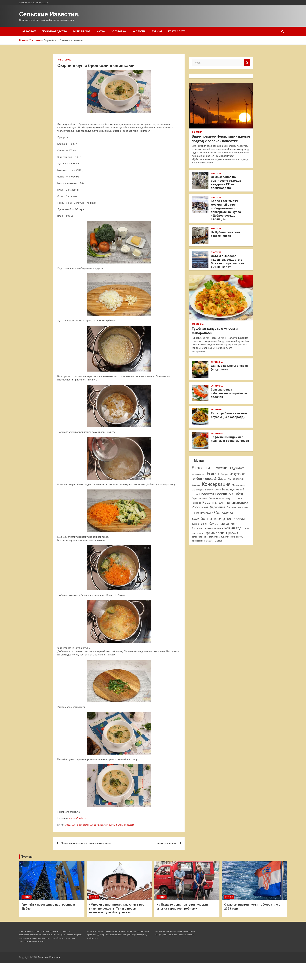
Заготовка (118, 31)
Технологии (235, 519)
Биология (201, 467)
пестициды (198, 533)
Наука (101, 31)
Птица (239, 498)
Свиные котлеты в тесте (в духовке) (229, 367)
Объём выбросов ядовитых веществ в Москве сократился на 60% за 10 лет (227, 261)
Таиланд (219, 519)
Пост (233, 498)
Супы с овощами (126, 825)
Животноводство (54, 31)
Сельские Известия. (49, 14)
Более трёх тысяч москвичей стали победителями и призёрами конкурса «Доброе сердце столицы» (226, 210)
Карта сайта (176, 31)
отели (246, 528)
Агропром (29, 31)
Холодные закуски (223, 524)
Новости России (213, 494)
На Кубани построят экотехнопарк (225, 234)
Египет (213, 473)
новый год (232, 528)
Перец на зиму (199, 498)
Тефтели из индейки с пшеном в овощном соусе (230, 439)
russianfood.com (78, 818)
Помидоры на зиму (219, 498)
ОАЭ (231, 494)
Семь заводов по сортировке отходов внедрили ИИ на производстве (226, 182)
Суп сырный (110, 825)
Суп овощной (96, 825)
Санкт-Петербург (202, 513)
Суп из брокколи (80, 825)
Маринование (238, 485)
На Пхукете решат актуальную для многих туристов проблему (182, 906)
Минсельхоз (81, 31)
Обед (68, 825)
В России (219, 468)
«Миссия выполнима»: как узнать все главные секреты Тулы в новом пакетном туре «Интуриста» (116, 908)
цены (218, 540)
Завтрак (225, 474)
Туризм (157, 31)
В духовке (236, 468)
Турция (195, 524)
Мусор (218, 490)
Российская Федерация (208, 507)
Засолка (224, 479)
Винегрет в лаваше (166, 843)
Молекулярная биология (202, 490)
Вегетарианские (198, 474)
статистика (214, 537)
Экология (139, 31)
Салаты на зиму (238, 507)
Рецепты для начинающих (225, 502)
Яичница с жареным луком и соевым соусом (86, 843)
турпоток (209, 541)
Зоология (238, 478)
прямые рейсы (216, 533)
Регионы (196, 503)
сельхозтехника (200, 537)
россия (233, 533)
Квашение (196, 485)
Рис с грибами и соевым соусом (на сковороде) (229, 415)
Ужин (204, 523)
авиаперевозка (213, 528)
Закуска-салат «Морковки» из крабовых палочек (229, 393)
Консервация (216, 484)
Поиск (247, 62)
